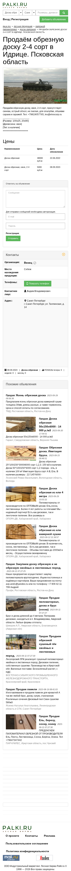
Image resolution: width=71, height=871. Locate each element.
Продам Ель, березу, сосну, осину (49, 720)
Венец (28, 262)
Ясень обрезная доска (31, 395)
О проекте (12, 835)
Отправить (13, 238)
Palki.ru (7, 27)
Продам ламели (26, 689)
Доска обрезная (28, 30)
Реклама (49, 835)
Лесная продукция (23, 27)
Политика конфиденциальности (27, 851)
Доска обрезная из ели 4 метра (51, 492)
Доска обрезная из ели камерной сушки (50, 530)
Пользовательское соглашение (27, 843)
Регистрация (19, 19)
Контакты (31, 835)
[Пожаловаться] (63, 254)
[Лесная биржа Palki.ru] (15, 5)
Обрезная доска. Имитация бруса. (50, 451)
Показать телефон (38, 283)
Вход (6, 19)
